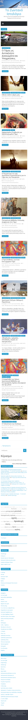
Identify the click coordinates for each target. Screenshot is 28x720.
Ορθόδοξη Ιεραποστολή (6, 637)
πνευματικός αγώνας (8, 515)
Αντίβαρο (3, 578)
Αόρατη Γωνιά (4, 601)
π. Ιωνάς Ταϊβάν (4, 698)
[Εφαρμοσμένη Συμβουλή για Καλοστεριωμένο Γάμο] (14, 114)
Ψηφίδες (3, 650)
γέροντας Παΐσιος (21, 518)
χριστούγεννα (19, 515)
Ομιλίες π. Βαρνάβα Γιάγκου (7, 694)
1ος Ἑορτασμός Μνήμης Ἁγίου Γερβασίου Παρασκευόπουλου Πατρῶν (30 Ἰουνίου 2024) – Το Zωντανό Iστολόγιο (12, 482)
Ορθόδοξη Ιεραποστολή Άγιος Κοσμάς (9, 696)
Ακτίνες (2, 599)
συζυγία (16, 62)
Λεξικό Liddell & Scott (5, 564)
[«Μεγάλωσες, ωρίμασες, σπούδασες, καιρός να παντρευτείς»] (14, 320)
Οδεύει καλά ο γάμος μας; (11, 95)
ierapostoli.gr (4, 662)
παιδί (22, 527)
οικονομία (12, 521)
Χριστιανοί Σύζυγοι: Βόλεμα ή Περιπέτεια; (12, 301)
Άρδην (2, 580)
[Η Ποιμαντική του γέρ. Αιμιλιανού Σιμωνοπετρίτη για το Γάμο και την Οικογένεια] (14, 150)
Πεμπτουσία (3, 700)
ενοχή (11, 388)
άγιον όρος (5, 180)
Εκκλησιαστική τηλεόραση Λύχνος (8, 677)
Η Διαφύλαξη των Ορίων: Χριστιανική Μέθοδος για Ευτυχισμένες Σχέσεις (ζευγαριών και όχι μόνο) (14, 382)
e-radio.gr (3, 572)
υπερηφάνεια (22, 429)
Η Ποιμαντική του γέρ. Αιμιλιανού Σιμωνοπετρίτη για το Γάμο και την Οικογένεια (14, 175)
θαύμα (15, 524)
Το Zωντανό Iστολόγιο (14, 12)
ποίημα (22, 511)
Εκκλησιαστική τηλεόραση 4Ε (7, 675)
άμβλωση (7, 513)
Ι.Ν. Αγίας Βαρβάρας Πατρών (7, 614)
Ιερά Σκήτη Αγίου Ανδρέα (6, 688)
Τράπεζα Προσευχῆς (11, 495)
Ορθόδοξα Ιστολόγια (5, 635)
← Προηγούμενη (5, 446)
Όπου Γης (3, 633)
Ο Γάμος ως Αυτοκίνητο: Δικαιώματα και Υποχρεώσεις (10, 54)
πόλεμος (11, 524)
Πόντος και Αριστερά (5, 642)
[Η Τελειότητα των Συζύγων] (14, 406)
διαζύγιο (14, 137)
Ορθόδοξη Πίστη (4, 639)
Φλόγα (2, 705)
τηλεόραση (24, 524)
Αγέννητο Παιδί (4, 576)
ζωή (14, 507)
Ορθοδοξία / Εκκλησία (15, 92)
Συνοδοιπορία (4, 648)
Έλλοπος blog (4, 605)
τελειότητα (17, 429)
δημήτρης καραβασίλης (7, 137)
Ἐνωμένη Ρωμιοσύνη (5, 681)
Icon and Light (4, 595)
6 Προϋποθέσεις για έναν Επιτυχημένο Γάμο (11, 260)
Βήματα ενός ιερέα (5, 603)
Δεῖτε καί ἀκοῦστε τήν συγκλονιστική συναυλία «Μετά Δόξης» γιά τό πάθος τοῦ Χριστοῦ (14, 472)
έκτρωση (2, 507)
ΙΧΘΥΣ (2, 620)
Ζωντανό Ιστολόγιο (16, 60)
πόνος (2, 521)
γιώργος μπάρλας (9, 345)
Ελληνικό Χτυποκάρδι (5, 679)
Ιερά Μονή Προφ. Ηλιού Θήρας (8, 616)
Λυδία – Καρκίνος (4, 625)
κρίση (21, 529)
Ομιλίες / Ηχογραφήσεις (7, 375)
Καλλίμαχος (3, 622)
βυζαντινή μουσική (16, 513)
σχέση (21, 137)
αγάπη (8, 388)
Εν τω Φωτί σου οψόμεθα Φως (7, 608)
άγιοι (14, 527)
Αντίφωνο (3, 556)
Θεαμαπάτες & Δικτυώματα (7, 610)
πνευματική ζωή (11, 227)
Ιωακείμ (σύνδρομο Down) (7, 562)
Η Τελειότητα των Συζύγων (11, 424)
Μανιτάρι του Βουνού (6, 627)
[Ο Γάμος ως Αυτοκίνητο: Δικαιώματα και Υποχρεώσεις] (14, 32)
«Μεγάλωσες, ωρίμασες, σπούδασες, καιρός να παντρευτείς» (10, 340)
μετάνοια (2, 513)
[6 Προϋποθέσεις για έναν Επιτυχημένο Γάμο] (14, 241)
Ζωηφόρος (3, 683)
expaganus (3, 593)
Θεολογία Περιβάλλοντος (6, 612)
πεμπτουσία (8, 182)
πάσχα (7, 518)
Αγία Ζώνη (3, 667)
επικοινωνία (11, 265)
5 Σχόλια (22, 425)
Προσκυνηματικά (4, 644)
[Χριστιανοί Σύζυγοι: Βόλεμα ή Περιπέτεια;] (14, 281)
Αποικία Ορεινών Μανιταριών (7, 558)
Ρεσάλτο (3, 585)
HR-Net (2, 574)
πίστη (7, 524)
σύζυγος (19, 62)
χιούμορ (16, 507)
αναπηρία (24, 515)
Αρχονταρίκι (3, 671)
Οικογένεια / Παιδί (6, 48)
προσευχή (18, 521)
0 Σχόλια (23, 60)
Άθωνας (2, 669)
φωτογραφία (19, 508)
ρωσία (9, 518)
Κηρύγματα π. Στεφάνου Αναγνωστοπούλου (11, 690)
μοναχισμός (10, 511)
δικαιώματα (8, 62)
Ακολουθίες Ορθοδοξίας (6, 597)
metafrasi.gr (3, 553)
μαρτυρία (7, 507)
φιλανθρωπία (3, 518)
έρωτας (10, 305)
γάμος (4, 62)
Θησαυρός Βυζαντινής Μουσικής (8, 560)
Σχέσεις (23, 92)
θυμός (21, 388)
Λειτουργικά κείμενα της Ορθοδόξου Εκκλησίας (11, 692)
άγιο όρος (9, 225)
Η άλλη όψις (3, 686)
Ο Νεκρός (3, 631)
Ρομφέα (2, 703)
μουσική (17, 511)
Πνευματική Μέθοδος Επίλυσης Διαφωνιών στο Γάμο (13, 221)
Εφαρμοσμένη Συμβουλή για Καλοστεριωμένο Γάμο (12, 133)
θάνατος (18, 527)
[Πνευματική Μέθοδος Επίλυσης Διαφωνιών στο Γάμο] (14, 198)
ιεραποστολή (19, 524)
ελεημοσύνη (3, 524)
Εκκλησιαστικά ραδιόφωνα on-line (8, 673)
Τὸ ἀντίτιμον (3, 538)
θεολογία (14, 509)
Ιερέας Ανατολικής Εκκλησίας (7, 618)
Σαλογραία (3, 646)
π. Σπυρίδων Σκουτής (13, 98)
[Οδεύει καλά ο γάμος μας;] (14, 77)
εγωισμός (12, 62)
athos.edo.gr (3, 658)
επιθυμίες (14, 388)
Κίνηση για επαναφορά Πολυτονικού (9, 583)
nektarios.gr (3, 664)
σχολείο (11, 507)
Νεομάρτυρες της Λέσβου (6, 629)
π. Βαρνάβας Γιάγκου (17, 305)
